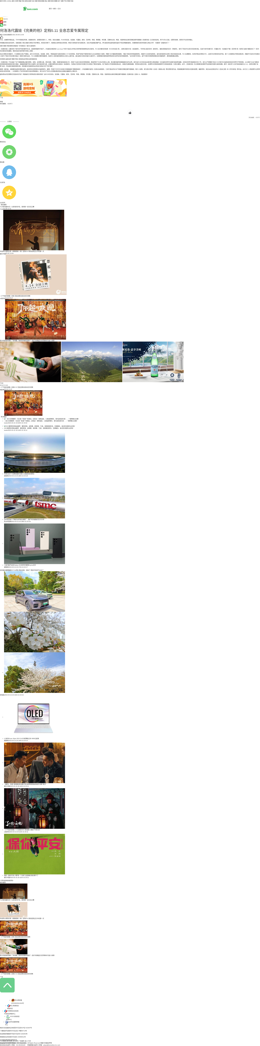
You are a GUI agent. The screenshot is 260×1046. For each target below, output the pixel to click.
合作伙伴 (15, 1041)
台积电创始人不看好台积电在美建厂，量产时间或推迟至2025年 (24, 519)
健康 (55, 1)
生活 (32, 1)
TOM (1, 209)
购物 (68, 1)
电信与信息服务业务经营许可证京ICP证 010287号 (16, 1028)
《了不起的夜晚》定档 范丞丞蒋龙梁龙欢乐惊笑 (15, 296)
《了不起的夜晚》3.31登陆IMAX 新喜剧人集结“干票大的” (22, 830)
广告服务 (21, 1041)
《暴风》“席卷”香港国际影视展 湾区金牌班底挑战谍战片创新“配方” (25, 784)
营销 (39, 1)
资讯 (4, 1)
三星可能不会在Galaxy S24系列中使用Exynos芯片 (20, 565)
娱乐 (13, 1)
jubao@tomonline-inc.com (51, 1045)
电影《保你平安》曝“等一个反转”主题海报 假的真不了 (21, 875)
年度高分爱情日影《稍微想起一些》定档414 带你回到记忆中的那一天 (22, 251)
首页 (1, 1)
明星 (19, 1)
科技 (71, 1)
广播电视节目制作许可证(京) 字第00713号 (13, 1031)
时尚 (23, 1)
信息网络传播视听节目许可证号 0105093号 (13, 1034)
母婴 (36, 1)
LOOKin (9, 1)
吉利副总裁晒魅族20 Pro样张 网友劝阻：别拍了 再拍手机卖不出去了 (21, 570)
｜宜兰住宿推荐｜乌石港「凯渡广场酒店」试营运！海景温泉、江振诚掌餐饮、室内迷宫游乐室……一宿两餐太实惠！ (41, 421)
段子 (58, 1)
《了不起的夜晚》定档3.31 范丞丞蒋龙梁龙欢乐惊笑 (16, 387)
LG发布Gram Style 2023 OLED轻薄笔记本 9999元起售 (21, 738)
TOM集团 (3, 1041)
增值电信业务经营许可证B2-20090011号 (13, 1037)
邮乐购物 (9, 1041)
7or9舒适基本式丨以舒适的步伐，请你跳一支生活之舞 (17, 206)
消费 (62, 1)
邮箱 (42, 1)
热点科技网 (7, 521)
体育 (16, 1)
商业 (45, 1)
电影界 (2, 390)
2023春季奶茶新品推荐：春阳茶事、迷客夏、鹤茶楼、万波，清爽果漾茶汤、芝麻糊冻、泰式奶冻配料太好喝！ (39, 428)
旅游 (29, 1)
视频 (49, 1)
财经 (52, 1)
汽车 (65, 1)
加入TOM (28, 1041)
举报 (1, 101)
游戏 (26, 1)
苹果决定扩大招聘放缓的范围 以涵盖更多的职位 (19, 474)
